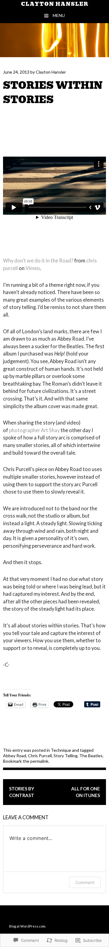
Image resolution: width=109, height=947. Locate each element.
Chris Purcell (40, 755)
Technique (61, 750)
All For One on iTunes (85, 792)
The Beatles (91, 755)
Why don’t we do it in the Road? (38, 260)
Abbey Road (14, 755)
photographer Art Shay (34, 430)
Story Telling (66, 755)
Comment (84, 882)
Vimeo (32, 268)
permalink (39, 761)
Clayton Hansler (54, 4)
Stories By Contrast (21, 792)
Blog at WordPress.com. (27, 926)
